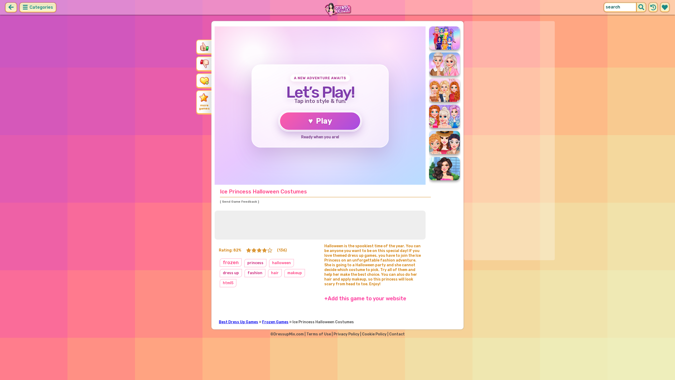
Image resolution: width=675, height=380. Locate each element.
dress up (231, 273)
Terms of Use (318, 334)
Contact (397, 334)
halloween (281, 263)
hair (275, 273)
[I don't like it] (204, 63)
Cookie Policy (374, 334)
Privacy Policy (346, 334)
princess (255, 263)
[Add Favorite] (204, 80)
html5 (228, 283)
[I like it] (204, 47)
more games (204, 106)
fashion (255, 273)
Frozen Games (275, 322)
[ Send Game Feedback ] (239, 201)
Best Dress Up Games (238, 322)
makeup (294, 273)
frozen (231, 262)
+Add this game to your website (365, 298)
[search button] (641, 7)
